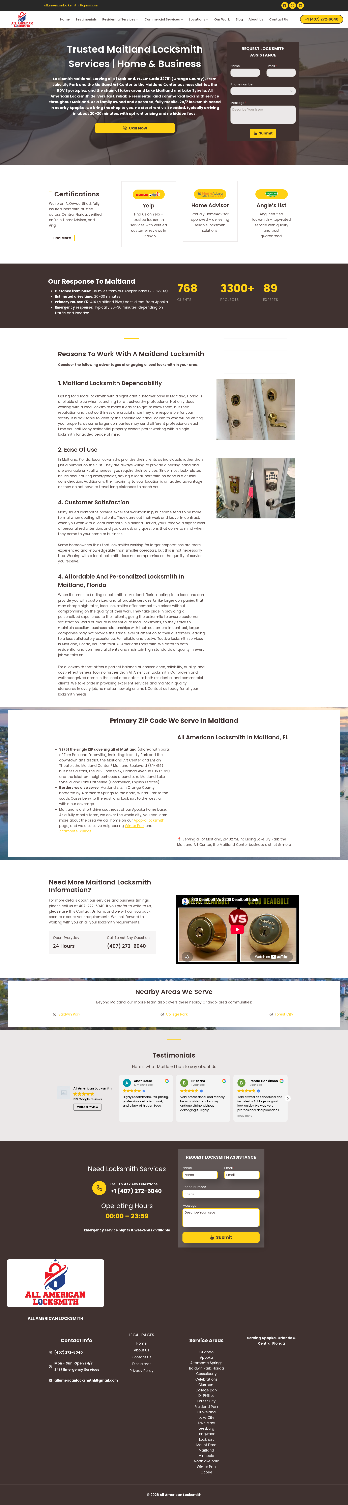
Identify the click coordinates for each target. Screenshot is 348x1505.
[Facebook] (284, 5)
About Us (256, 19)
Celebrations (206, 1379)
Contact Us (278, 19)
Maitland (206, 1450)
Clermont (206, 1384)
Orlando (206, 1352)
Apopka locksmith (149, 820)
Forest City (284, 1014)
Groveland (206, 1412)
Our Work (222, 19)
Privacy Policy (141, 1370)
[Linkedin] (300, 5)
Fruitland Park (206, 1406)
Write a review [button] (87, 1107)
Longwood (206, 1433)
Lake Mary (206, 1423)
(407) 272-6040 (126, 946)
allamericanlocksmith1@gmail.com (71, 5)
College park (206, 1390)
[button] (288, 1098)
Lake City (206, 1417)
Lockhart (206, 1439)
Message (238, 103)
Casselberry (206, 1373)
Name (235, 66)
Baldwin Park (69, 1014)
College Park (176, 1014)
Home (65, 19)
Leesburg (206, 1428)
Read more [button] (187, 1116)
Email (271, 66)
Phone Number (194, 1187)
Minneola (206, 1455)
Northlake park (206, 1461)
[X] (292, 5)
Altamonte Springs (75, 831)
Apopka (206, 1357)
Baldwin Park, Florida (206, 1368)
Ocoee (206, 1472)
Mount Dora (206, 1444)
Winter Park (134, 825)
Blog (239, 19)
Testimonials (86, 19)
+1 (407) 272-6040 (321, 19)
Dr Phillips (206, 1395)
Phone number (242, 84)
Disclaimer (141, 1363)
